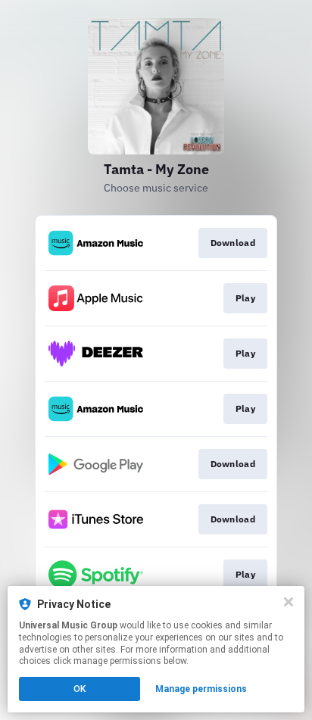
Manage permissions (201, 689)
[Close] (288, 602)
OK (79, 689)
